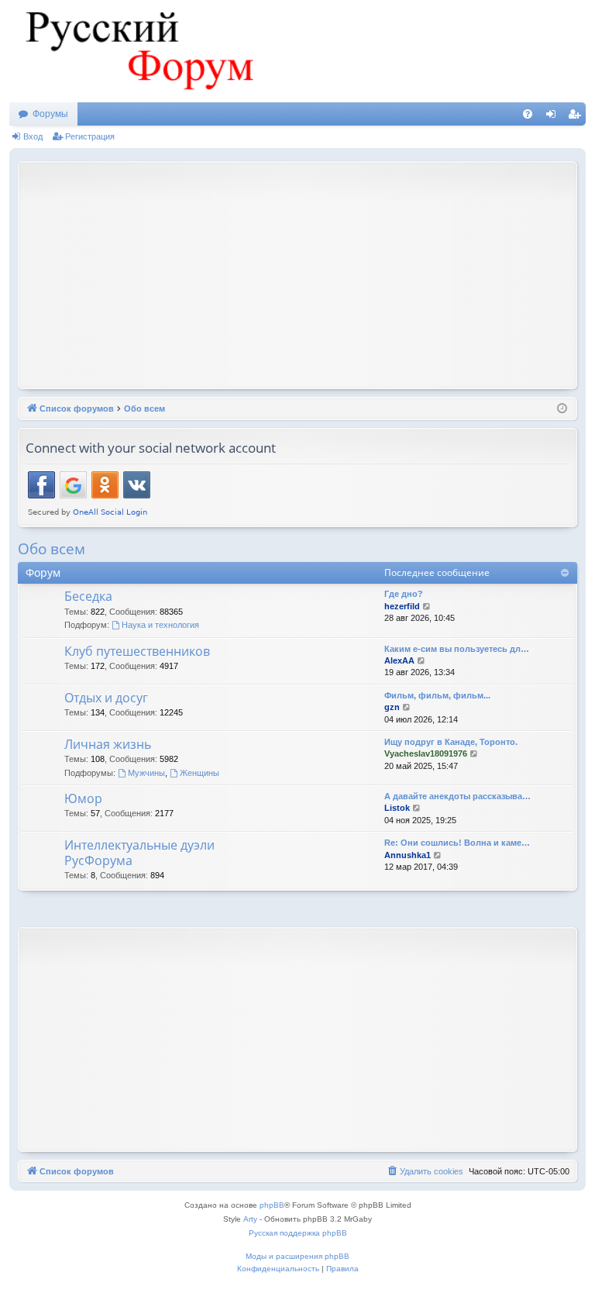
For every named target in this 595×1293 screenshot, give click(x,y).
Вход (33, 136)
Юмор (83, 798)
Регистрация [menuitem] (577, 117)
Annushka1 (407, 855)
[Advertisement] (310, 273)
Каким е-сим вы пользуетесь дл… (456, 648)
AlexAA (399, 660)
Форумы (50, 114)
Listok (397, 807)
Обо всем (51, 549)
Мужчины (146, 773)
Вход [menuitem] (554, 117)
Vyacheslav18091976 (425, 753)
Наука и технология (160, 624)
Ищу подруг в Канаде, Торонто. (451, 741)
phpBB (272, 1205)
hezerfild (402, 606)
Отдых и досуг (106, 697)
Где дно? (403, 593)
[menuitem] (527, 114)
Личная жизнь (107, 744)
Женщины (199, 773)
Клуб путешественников (137, 651)
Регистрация (90, 136)
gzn (392, 707)
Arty (250, 1219)
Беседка (88, 596)
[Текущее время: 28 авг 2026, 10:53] (562, 409)
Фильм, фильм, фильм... (437, 695)
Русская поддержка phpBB (298, 1233)
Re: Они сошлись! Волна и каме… (457, 842)
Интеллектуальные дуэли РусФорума (139, 852)
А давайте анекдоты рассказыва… (457, 796)
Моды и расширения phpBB (297, 1256)
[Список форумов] (137, 51)
